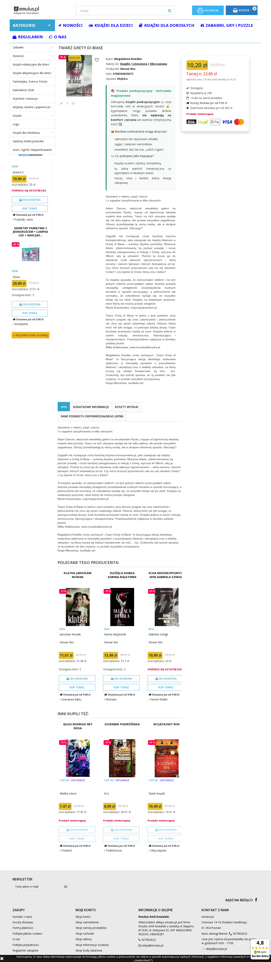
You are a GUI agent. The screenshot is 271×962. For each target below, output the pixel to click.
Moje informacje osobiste (92, 945)
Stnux (16, 277)
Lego (16, 124)
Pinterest (73, 103)
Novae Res (67, 642)
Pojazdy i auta (23, 219)
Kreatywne (21, 324)
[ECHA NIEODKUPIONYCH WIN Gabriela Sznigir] (167, 607)
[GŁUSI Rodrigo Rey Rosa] (78, 758)
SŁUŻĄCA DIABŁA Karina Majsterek (122, 575)
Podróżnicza (114, 850)
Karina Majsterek (115, 634)
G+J (106, 793)
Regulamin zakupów (25, 950)
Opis (64, 407)
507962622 (148, 940)
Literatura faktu (71, 699)
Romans (111, 699)
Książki (17, 115)
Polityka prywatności (25, 945)
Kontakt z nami (22, 917)
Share (67, 103)
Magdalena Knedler (128, 59)
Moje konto (83, 917)
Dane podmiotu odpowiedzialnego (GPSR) (92, 416)
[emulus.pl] (41, 10)
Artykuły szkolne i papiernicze (31, 107)
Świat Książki (157, 793)
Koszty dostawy (22, 922)
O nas (16, 939)
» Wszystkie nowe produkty (30, 335)
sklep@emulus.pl (152, 945)
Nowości (18, 56)
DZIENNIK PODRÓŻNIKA (122, 724)
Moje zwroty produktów (91, 928)
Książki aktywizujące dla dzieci (32, 73)
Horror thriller (159, 699)
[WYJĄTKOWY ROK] (167, 758)
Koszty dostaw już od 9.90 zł (208, 103)
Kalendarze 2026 (23, 90)
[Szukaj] (169, 10)
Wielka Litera (68, 793)
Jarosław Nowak (70, 634)
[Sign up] (66, 886)
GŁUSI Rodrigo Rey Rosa (77, 726)
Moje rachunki (85, 933)
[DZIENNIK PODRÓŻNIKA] (122, 758)
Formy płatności (22, 928)
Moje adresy (84, 939)
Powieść (67, 850)
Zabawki (18, 47)
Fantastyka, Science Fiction (30, 81)
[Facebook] (256, 900)
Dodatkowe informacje (91, 407)
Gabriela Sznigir (158, 634)
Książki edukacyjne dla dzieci (31, 64)
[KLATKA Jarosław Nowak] (78, 607)
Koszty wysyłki (126, 407)
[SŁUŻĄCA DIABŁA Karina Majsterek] (122, 607)
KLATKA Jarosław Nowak (78, 575)
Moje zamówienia (87, 922)
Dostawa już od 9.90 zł (29, 214)
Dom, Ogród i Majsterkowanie (32, 150)
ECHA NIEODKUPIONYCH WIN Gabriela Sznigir (167, 575)
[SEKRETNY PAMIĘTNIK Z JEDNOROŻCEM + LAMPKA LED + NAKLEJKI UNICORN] (30, 254)
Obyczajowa (158, 850)
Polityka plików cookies (27, 933)
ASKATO (18, 172)
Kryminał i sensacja (25, 98)
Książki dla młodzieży (26, 133)
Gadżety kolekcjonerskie (28, 141)
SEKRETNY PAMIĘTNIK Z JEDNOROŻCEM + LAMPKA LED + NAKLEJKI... (30, 231)
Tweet (61, 103)
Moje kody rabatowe (89, 950)
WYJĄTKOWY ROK (166, 724)
